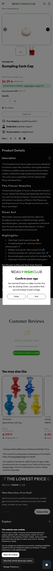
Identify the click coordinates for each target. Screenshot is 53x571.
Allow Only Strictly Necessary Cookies (17, 561)
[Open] (46, 564)
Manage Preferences (11, 567)
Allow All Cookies (10, 555)
